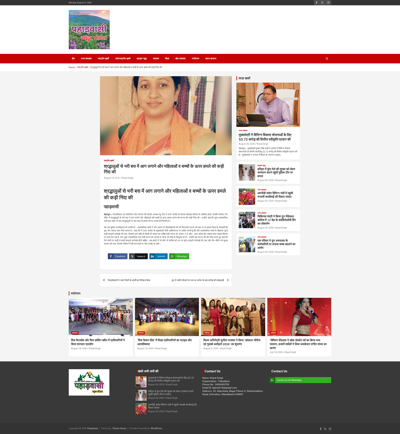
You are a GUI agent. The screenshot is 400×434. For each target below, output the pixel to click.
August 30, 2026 (247, 144)
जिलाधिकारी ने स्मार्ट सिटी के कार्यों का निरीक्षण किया (129, 280)
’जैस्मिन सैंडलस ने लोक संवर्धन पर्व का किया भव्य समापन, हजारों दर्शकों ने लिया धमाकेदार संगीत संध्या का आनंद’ (298, 344)
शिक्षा (167, 58)
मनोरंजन (195, 58)
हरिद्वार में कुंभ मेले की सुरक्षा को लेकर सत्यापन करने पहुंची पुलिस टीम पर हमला (276, 172)
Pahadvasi (92, 428)
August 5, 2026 (210, 348)
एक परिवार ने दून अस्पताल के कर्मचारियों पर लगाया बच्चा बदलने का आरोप (276, 244)
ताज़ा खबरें (244, 78)
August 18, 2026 (79, 348)
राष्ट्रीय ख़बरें (103, 58)
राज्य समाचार (86, 58)
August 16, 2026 (145, 348)
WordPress (156, 428)
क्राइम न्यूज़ (142, 58)
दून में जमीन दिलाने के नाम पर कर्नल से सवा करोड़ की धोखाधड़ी (198, 280)
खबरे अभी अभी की (148, 371)
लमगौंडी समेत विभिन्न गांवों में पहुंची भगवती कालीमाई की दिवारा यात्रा (275, 194)
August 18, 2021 (112, 178)
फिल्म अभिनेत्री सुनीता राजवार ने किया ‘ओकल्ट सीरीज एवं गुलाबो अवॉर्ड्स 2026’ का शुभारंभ (231, 342)
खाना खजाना (210, 58)
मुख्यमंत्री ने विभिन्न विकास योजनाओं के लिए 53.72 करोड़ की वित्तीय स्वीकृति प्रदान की (171, 379)
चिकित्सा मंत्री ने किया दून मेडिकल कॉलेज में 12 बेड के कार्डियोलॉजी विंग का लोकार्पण (277, 220)
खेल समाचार (180, 58)
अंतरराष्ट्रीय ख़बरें (122, 58)
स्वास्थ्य (156, 58)
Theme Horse (119, 428)
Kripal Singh (127, 178)
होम (73, 58)
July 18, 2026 (276, 352)
